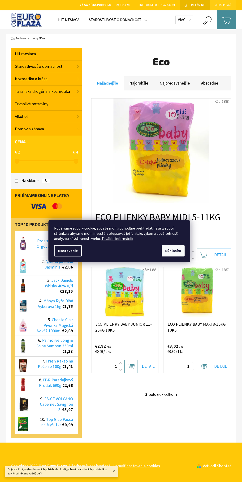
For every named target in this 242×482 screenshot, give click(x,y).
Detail (220, 255)
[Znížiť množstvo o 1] (192, 258)
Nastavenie (68, 250)
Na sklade (34, 181)
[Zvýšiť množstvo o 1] (192, 251)
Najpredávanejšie (175, 83)
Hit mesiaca (25, 54)
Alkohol (21, 116)
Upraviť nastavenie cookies (136, 466)
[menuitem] (68, 19)
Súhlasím (173, 250)
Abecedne (209, 83)
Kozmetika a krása (31, 79)
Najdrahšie (138, 83)
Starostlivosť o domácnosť (38, 66)
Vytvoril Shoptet (217, 466)
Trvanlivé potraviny (31, 104)
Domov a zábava (29, 129)
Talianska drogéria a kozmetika (42, 91)
